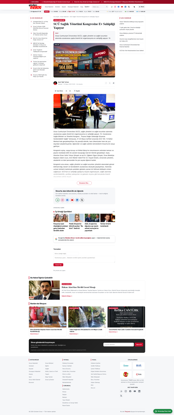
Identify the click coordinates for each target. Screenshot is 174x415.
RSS (92, 385)
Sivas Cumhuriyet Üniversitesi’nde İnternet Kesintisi (130, 45)
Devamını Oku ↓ (84, 183)
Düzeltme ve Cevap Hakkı (70, 403)
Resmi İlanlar (66, 405)
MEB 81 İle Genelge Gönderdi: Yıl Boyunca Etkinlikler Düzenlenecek (111, 2)
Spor (30, 377)
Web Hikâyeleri (66, 377)
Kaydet (78, 91)
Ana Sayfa (56, 16)
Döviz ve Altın (66, 374)
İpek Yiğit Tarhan (63, 82)
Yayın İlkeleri (66, 400)
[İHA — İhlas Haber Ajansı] (139, 374)
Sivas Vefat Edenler (34, 379)
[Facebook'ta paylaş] (105, 83)
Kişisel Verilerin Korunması (98, 371)
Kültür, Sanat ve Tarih (51, 371)
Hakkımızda (65, 389)
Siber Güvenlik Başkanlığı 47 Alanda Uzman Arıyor (43, 2)
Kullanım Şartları (95, 363)
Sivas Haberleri (49, 7)
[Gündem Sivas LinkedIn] (125, 6)
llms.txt (93, 388)
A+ (70, 91)
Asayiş (82, 7)
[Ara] (106, 6)
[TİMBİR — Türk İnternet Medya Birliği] (126, 365)
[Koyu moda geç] (134, 7)
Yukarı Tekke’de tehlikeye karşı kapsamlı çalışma (131, 22)
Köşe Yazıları (49, 377)
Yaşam (47, 374)
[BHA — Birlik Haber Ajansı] (139, 365)
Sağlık (47, 368)
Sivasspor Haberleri (73, 7)
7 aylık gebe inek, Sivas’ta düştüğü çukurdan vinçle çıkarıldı (130, 28)
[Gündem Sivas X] (128, 6)
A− (66, 91)
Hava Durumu (66, 368)
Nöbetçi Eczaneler (67, 363)
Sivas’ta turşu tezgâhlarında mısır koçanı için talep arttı (131, 40)
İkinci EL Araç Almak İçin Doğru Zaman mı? (74, 2)
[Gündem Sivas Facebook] (118, 6)
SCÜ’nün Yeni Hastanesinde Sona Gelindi (132, 50)
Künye (64, 391)
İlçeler (87, 7)
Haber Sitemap (95, 382)
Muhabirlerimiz (66, 382)
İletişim (64, 394)
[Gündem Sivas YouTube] (122, 6)
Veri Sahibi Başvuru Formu (98, 374)
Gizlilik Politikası (95, 366)
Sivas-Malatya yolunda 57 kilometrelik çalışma (131, 34)
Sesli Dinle (60, 91)
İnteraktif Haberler (67, 379)
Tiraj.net (127, 411)
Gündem (57, 7)
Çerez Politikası (95, 368)
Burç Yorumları (95, 379)
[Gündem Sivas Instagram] (115, 6)
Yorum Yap (58, 264)
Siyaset (64, 7)
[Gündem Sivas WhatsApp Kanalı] (111, 6)
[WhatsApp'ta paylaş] (113, 83)
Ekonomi (31, 382)
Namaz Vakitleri (67, 366)
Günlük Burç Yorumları (68, 371)
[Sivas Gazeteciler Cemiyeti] (126, 374)
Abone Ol (139, 344)
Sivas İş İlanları (49, 379)
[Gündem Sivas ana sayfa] (35, 7)
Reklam (64, 397)
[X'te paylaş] (109, 83)
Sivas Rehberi (49, 363)
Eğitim (47, 366)
